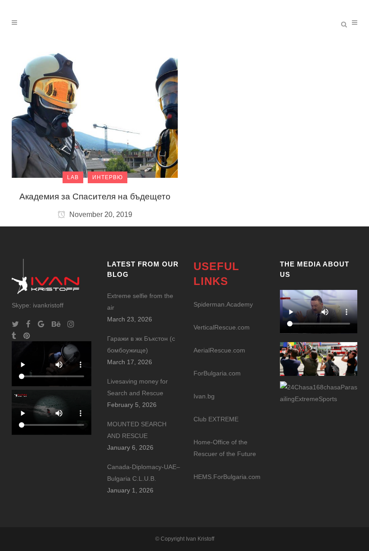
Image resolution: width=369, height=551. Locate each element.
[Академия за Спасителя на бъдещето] (95, 114)
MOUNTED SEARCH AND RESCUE (136, 429)
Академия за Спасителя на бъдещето (95, 196)
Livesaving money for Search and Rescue (137, 387)
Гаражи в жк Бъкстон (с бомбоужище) (141, 344)
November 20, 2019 (100, 214)
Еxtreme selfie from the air (140, 301)
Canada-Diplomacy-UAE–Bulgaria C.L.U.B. (143, 472)
